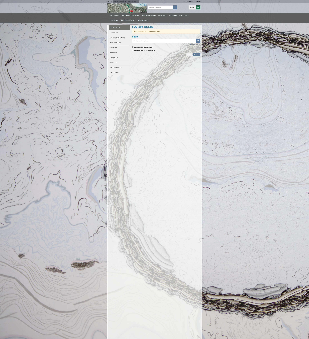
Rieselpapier (173, 15)
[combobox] (120, 1)
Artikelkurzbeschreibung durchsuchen (144, 50)
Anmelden (198, 1)
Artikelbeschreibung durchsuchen (143, 47)
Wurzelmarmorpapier (149, 15)
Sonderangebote (143, 20)
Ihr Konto (190, 1)
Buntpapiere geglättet (128, 20)
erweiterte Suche (195, 44)
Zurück (189, 55)
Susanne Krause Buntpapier (130, 15)
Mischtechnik (114, 20)
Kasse (183, 1)
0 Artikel (192, 7)
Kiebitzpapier (162, 15)
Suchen (197, 55)
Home (110, 1)
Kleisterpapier (184, 15)
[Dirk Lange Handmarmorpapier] (127, 8)
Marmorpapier (114, 15)
